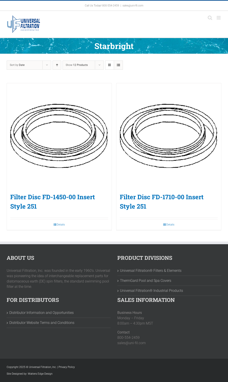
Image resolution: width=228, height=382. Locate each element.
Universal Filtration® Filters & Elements (150, 270)
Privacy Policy (67, 367)
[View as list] (118, 65)
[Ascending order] (57, 65)
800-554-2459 (110, 5)
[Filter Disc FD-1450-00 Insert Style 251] (59, 135)
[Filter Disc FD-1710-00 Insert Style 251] (168, 135)
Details (61, 224)
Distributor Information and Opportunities (41, 313)
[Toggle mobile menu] (219, 17)
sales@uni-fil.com (132, 5)
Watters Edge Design (40, 373)
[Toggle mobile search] (210, 17)
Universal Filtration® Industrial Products (151, 291)
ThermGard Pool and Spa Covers (145, 280)
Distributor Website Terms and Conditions (41, 323)
